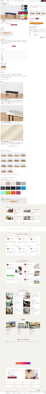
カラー (2, 53)
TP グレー (23, 185)
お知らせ (32, 383)
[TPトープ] (16, 154)
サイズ (2, 51)
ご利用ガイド (14, 383)
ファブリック (4, 2)
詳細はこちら (14, 244)
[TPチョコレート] (16, 160)
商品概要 (2, 57)
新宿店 (4, 39)
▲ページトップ (30, 230)
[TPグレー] (4, 160)
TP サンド (7, 185)
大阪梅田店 (31, 329)
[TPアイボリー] (4, 154)
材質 (1, 55)
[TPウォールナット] (23, 160)
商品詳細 (2, 59)
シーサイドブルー (3, 75)
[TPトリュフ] (23, 154)
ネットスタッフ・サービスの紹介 (35, 379)
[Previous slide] (1, 12)
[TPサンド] (10, 154)
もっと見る (23, 223)
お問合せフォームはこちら (12, 377)
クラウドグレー (14, 74)
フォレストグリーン (9, 75)
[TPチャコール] (10, 160)
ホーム (1, 2)
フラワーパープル (21, 75)
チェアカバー (7, 2)
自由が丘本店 (8, 329)
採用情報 (32, 386)
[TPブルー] (10, 165)
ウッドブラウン (8, 74)
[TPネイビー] (4, 165)
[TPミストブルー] (16, 165)
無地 (25, 75)
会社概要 (14, 386)
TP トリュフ (18, 185)
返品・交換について (36, 34)
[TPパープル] (10, 170)
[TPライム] (23, 165)
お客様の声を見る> (35, 7)
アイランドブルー (19, 74)
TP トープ (12, 185)
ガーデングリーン (16, 75)
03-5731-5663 (12, 375)
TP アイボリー (2, 185)
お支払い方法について (36, 35)
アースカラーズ (3, 74)
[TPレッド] (4, 170)
